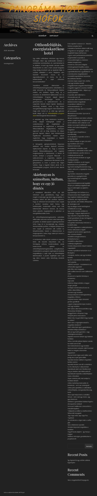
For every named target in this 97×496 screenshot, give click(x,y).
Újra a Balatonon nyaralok (76, 425)
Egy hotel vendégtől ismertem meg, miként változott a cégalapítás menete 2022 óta (80, 169)
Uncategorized (8, 63)
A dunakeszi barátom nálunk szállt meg (80, 48)
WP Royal (21, 492)
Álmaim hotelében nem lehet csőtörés (80, 118)
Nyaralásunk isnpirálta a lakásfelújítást (80, 374)
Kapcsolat (54, 36)
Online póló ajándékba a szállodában (79, 388)
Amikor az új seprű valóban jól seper (79, 125)
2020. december (9, 50)
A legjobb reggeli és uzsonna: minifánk (80, 88)
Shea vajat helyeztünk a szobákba (79, 395)
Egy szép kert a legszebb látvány (78, 216)
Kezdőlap (42, 36)
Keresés (89, 446)
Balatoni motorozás (74, 146)
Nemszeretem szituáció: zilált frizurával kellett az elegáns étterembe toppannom (80, 350)
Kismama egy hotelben (75, 292)
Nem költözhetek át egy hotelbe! (78, 346)
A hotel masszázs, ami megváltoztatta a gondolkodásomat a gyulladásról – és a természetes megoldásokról (80, 71)
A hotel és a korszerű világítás (77, 64)
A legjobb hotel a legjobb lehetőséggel (80, 85)
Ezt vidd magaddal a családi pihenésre (80, 227)
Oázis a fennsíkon (73, 376)
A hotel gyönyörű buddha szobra (78, 67)
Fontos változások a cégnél (76, 230)
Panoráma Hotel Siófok (48, 14)
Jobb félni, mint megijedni (76, 269)
